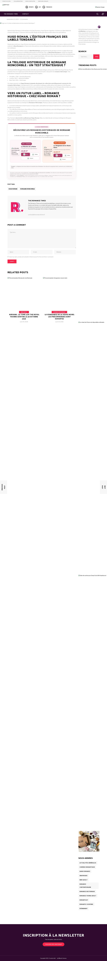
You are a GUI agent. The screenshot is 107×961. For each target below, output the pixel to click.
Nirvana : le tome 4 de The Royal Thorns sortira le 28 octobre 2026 (24, 316)
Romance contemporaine (85, 885)
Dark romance (85, 871)
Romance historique (59, 312)
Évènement (84, 909)
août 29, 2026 (24, 322)
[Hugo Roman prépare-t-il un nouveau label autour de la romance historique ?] (17, 207)
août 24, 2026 (59, 322)
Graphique (83, 876)
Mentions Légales (43, 1)
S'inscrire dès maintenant (53, 944)
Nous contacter (30, 1)
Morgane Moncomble (27, 189)
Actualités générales (88, 863)
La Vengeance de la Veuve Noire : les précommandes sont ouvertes (60, 316)
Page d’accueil (7, 1)
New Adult (24, 312)
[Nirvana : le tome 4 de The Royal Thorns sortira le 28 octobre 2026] (24, 301)
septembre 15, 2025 (13, 19)
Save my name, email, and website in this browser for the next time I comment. (31, 257)
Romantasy (84, 900)
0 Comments (24, 19)
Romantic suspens (86, 904)
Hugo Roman (13, 189)
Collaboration (18, 1)
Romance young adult (88, 896)
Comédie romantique (87, 867)
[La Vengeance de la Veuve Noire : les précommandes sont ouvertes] (59, 301)
